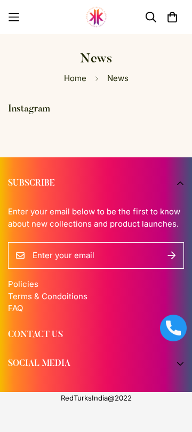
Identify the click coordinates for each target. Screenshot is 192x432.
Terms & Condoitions (47, 296)
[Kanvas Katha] (96, 17)
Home (75, 78)
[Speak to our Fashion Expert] (173, 328)
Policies (23, 284)
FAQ (15, 308)
